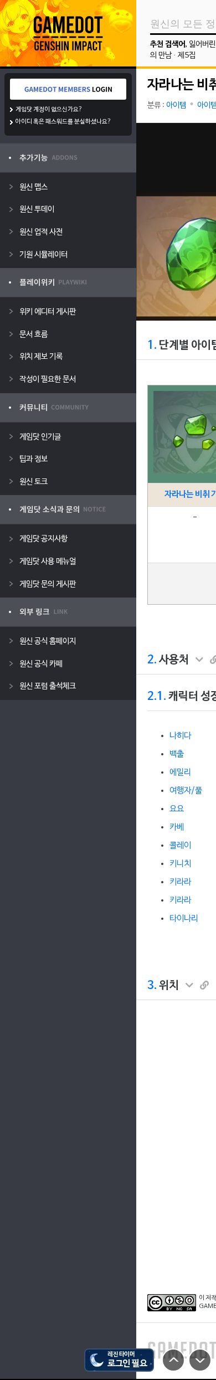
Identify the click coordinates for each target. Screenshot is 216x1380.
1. (152, 345)
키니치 (180, 863)
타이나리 (183, 918)
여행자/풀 (185, 790)
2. (152, 660)
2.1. (156, 697)
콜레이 (180, 845)
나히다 (180, 736)
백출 (176, 754)
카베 (176, 827)
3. (152, 986)
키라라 (180, 882)
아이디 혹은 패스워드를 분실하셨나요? (63, 122)
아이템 (176, 105)
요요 (176, 809)
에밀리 (180, 772)
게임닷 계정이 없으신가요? (49, 109)
